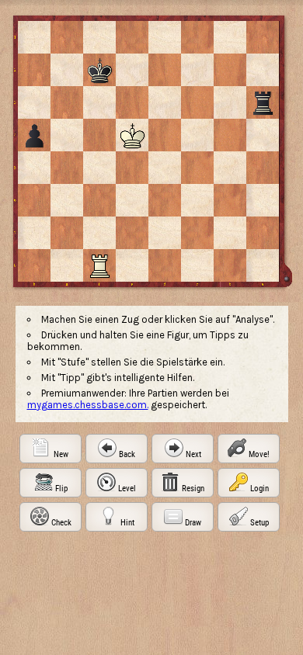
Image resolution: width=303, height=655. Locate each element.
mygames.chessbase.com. (87, 405)
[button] (50, 448)
